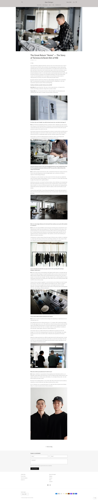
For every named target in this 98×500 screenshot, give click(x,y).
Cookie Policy (23, 474)
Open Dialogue (25, 497)
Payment (50, 477)
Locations (50, 481)
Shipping (50, 476)
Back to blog (49, 446)
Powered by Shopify (30, 497)
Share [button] (32, 63)
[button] (22, 2)
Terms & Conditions (24, 477)
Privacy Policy (23, 476)
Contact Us (23, 479)
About (50, 479)
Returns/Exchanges (52, 474)
